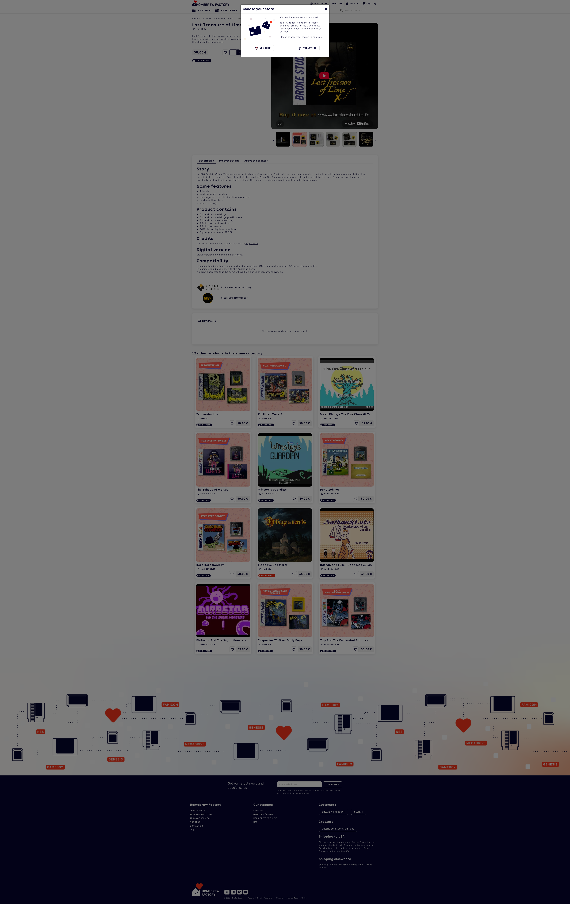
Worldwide (308, 48)
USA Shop (264, 48)
